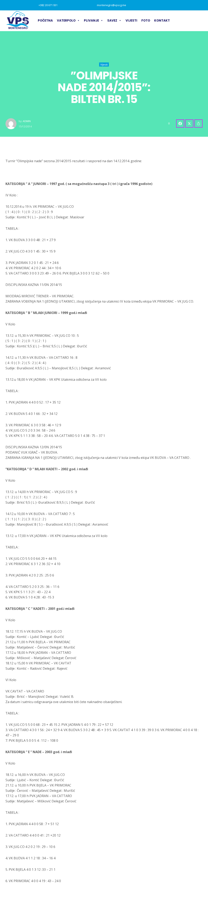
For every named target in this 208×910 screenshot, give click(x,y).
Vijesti (131, 20)
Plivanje (91, 20)
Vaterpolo (66, 20)
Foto (145, 20)
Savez (112, 20)
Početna (45, 20)
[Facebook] (180, 123)
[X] (189, 123)
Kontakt (162, 20)
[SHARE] (198, 123)
